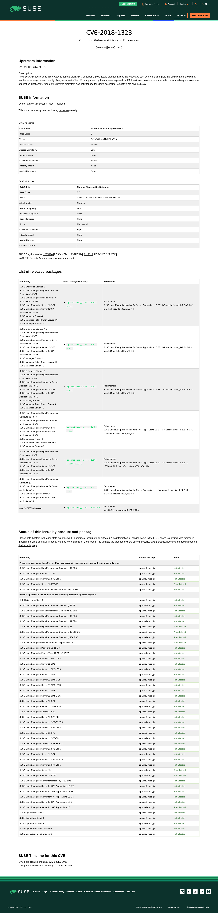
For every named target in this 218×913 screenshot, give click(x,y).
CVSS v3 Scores (26, 181)
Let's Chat (130, 891)
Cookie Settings (173, 907)
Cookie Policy (204, 907)
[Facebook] (189, 891)
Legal (44, 891)
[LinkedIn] (202, 891)
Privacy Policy (191, 907)
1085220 (48, 254)
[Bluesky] (208, 891)
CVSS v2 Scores (26, 123)
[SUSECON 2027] (128, 4)
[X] (195, 891)
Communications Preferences (97, 891)
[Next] (119, 47)
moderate (64, 110)
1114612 (88, 254)
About (79, 891)
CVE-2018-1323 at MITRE (32, 67)
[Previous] (101, 47)
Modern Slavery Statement (62, 891)
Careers (36, 891)
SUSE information (34, 97)
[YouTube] (182, 891)
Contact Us (181, 15)
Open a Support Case (23, 907)
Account (171, 4)
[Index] (111, 47)
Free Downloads (200, 15)
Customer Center (152, 4)
